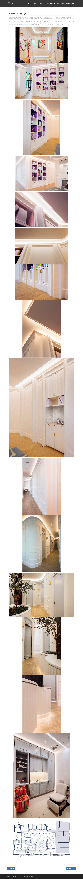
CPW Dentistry (71, 868)
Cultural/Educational (54, 3)
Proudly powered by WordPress (14, 876)
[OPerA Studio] (16, 3)
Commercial (46, 3)
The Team (68, 3)
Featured (28, 3)
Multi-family (40, 3)
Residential (34, 3)
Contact (73, 3)
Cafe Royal (11, 868)
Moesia (26, 876)
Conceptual (62, 3)
